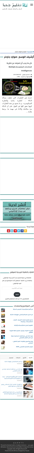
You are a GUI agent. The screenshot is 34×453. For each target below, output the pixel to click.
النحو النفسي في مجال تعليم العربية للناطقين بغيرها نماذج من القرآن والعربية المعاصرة (12, 393)
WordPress (14, 451)
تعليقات (18, 358)
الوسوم (11, 358)
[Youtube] (8, 230)
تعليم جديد (30, 445)
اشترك (17, 294)
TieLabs (27, 451)
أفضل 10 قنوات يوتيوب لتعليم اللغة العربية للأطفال (21, 331)
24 (17, 77)
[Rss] (25, 230)
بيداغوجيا (23, 77)
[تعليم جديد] (14, 6)
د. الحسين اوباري (26, 74)
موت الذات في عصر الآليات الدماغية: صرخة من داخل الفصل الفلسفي (22, 337)
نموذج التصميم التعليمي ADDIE (24, 347)
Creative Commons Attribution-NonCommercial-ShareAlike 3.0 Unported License (17, 446)
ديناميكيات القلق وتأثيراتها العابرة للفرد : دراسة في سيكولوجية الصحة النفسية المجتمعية (12, 377)
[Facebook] (22, 230)
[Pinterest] (15, 230)
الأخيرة (30, 358)
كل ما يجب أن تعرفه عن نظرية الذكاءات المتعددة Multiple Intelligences (19, 66)
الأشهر (24, 358)
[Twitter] (18, 230)
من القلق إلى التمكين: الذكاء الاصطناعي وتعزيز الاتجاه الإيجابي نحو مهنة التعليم (11, 385)
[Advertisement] (17, 29)
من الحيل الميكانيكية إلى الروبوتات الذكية (21, 314)
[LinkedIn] (11, 230)
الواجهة (28, 77)
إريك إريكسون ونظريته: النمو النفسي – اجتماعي (22, 342)
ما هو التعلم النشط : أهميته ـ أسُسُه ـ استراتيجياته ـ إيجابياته (23, 321)
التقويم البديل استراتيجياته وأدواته (23, 325)
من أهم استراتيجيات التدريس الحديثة (23, 309)
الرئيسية (30, 52)
